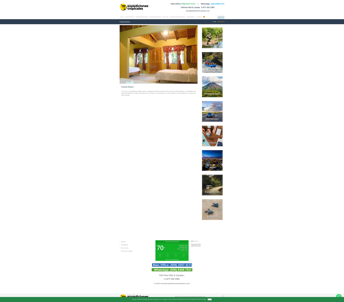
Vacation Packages (155, 17)
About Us (123, 241)
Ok (209, 299)
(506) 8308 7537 (217, 4)
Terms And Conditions (127, 251)
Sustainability (190, 17)
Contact (199, 17)
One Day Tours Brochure (177, 17)
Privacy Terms (124, 248)
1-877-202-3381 (208, 7)
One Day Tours (129, 17)
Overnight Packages (141, 17)
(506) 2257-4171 (188, 4)
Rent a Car (165, 17)
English (221, 17)
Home (122, 17)
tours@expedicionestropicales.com (198, 11)
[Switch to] (203, 17)
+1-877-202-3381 (171, 279)
